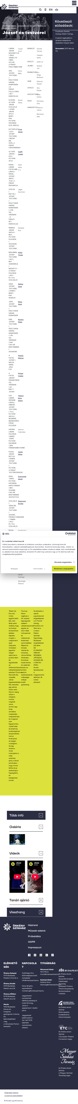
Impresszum (35, 947)
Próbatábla (34, 936)
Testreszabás (38, 569)
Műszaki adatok (37, 930)
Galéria (15, 827)
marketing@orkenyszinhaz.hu (33, 991)
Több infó (16, 815)
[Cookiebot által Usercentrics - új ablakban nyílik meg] (67, 533)
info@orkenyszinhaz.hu (30, 980)
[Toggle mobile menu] (74, 3)
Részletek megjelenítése (63, 562)
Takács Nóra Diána (21, 398)
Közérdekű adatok (11, 1093)
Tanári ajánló (19, 900)
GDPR (31, 941)
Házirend (33, 925)
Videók (14, 853)
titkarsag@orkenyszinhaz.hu (50, 985)
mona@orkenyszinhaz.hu (49, 974)
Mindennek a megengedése (63, 569)
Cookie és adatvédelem (13, 1096)
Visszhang (17, 912)
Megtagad (14, 569)
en (51, 9)
